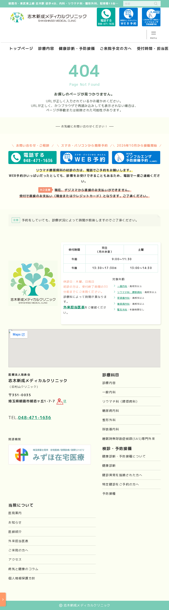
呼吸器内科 (123, 297)
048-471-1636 (34, 417)
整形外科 (122, 309)
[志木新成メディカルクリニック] (48, 17)
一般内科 (122, 286)
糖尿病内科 (123, 303)
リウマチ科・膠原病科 (129, 292)
